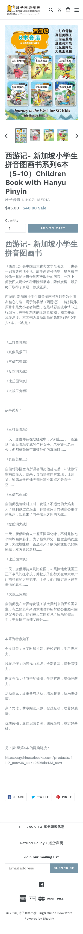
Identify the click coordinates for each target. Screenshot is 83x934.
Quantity (11, 220)
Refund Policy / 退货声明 (41, 843)
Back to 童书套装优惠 (45, 826)
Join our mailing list (41, 857)
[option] (21, 135)
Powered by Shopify (39, 918)
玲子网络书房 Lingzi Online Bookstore (45, 913)
